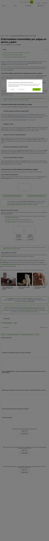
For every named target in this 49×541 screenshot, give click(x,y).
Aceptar (36, 89)
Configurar (12, 89)
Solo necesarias (21, 89)
